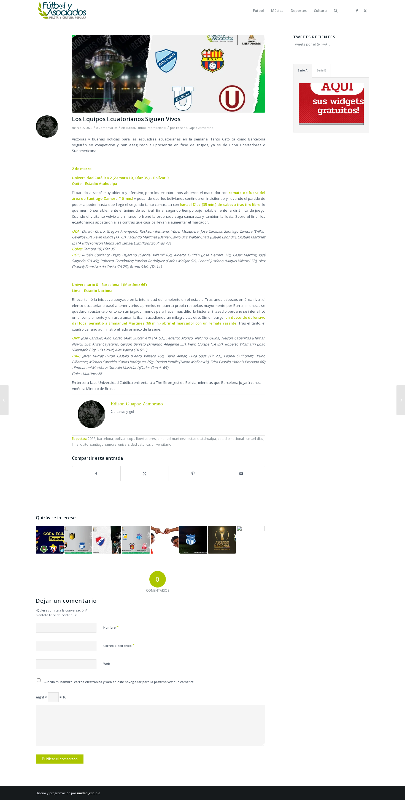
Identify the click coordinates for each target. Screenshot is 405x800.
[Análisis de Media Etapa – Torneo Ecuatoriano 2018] (250, 540)
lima (75, 444)
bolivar (120, 438)
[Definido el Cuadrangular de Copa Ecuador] (50, 540)
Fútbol (130, 128)
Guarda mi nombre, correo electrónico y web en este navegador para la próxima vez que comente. (119, 682)
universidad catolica (134, 444)
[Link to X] (365, 10)
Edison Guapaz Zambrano (195, 128)
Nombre (110, 627)
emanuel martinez (172, 438)
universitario (161, 444)
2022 (91, 438)
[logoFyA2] (62, 10)
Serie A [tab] (302, 70)
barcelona (105, 438)
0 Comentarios (106, 128)
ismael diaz (254, 438)
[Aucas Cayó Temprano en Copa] (107, 540)
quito (84, 444)
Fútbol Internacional (151, 128)
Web (106, 663)
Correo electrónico (118, 645)
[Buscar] (335, 10)
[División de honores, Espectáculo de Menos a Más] (193, 540)
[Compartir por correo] (241, 473)
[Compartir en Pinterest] (193, 473)
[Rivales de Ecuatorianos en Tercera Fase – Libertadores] (400, 400)
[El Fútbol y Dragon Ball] (165, 540)
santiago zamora (103, 444)
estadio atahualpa (201, 438)
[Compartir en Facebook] (96, 473)
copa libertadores (141, 438)
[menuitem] (258, 10)
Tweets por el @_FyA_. (311, 44)
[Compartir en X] (145, 473)
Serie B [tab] (321, 70)
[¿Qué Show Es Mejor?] (4, 400)
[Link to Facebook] (357, 10)
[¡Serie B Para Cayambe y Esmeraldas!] (222, 540)
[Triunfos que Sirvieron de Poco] (136, 540)
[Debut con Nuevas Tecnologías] (78, 540)
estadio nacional (231, 438)
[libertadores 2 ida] (168, 74)
